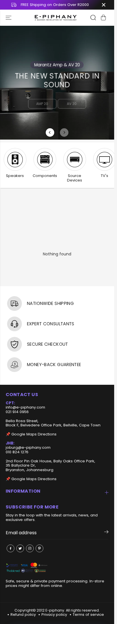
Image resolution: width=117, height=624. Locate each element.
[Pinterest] (39, 548)
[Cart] (103, 17)
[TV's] (104, 159)
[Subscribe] (106, 532)
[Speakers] (15, 159)
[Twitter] (20, 548)
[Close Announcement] (103, 5)
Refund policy (23, 614)
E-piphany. (55, 610)
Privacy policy (54, 614)
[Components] (45, 159)
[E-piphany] (55, 18)
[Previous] (50, 132)
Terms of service (88, 614)
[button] (9, 18)
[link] (57, 568)
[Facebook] (10, 548)
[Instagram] (30, 548)
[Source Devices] (74, 159)
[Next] (64, 132)
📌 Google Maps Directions (31, 434)
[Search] (93, 17)
